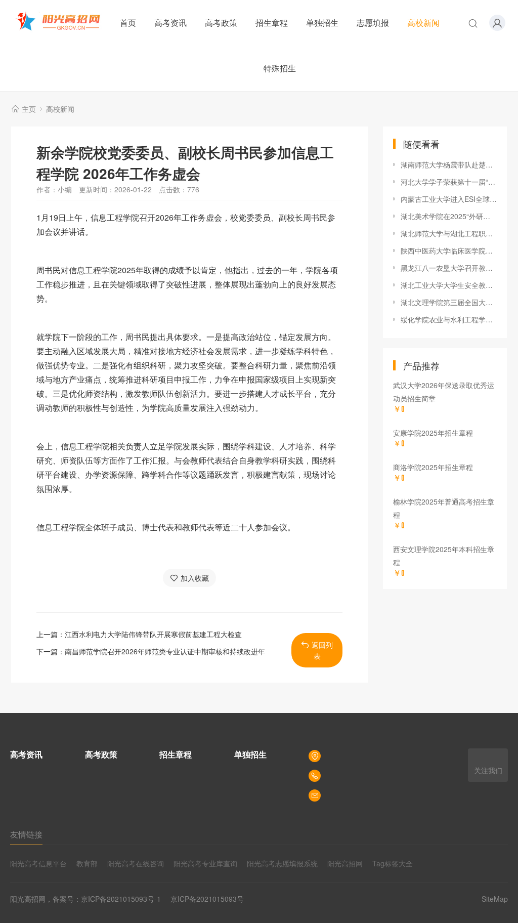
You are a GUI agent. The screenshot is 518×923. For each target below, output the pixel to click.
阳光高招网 (345, 863)
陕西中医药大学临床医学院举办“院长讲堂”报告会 (449, 250)
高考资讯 (170, 22)
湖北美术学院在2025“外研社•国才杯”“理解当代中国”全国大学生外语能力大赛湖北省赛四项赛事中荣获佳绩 (449, 216)
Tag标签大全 (392, 863)
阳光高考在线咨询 (135, 863)
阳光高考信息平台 (38, 863)
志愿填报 (373, 22)
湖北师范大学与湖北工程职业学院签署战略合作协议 (449, 233)
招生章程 (271, 22)
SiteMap (495, 899)
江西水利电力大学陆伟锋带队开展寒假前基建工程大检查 (153, 634)
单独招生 (322, 22)
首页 (128, 22)
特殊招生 (280, 68)
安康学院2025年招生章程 (433, 433)
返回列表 (322, 650)
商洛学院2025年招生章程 (433, 467)
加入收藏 (195, 578)
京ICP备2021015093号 (207, 899)
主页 (29, 109)
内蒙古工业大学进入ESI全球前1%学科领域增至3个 (449, 199)
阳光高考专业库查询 (205, 863)
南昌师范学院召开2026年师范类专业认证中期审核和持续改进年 (165, 651)
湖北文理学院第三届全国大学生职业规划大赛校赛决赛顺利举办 (449, 302)
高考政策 (221, 22)
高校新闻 (423, 22)
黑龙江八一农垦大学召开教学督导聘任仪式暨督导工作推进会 (449, 268)
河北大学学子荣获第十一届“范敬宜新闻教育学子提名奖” (449, 182)
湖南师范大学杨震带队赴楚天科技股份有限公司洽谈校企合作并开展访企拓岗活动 (449, 164)
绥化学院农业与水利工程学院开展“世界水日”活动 (449, 319)
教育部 (87, 863)
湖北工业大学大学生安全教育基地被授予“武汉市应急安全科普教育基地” (449, 285)
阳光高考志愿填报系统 (282, 863)
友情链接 (26, 834)
